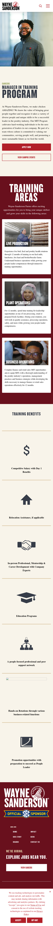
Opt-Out (35, 920)
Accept (18, 920)
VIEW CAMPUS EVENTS (26, 157)
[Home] (11, 6)
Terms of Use (35, 905)
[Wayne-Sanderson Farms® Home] (26, 802)
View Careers (26, 867)
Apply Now (26, 147)
